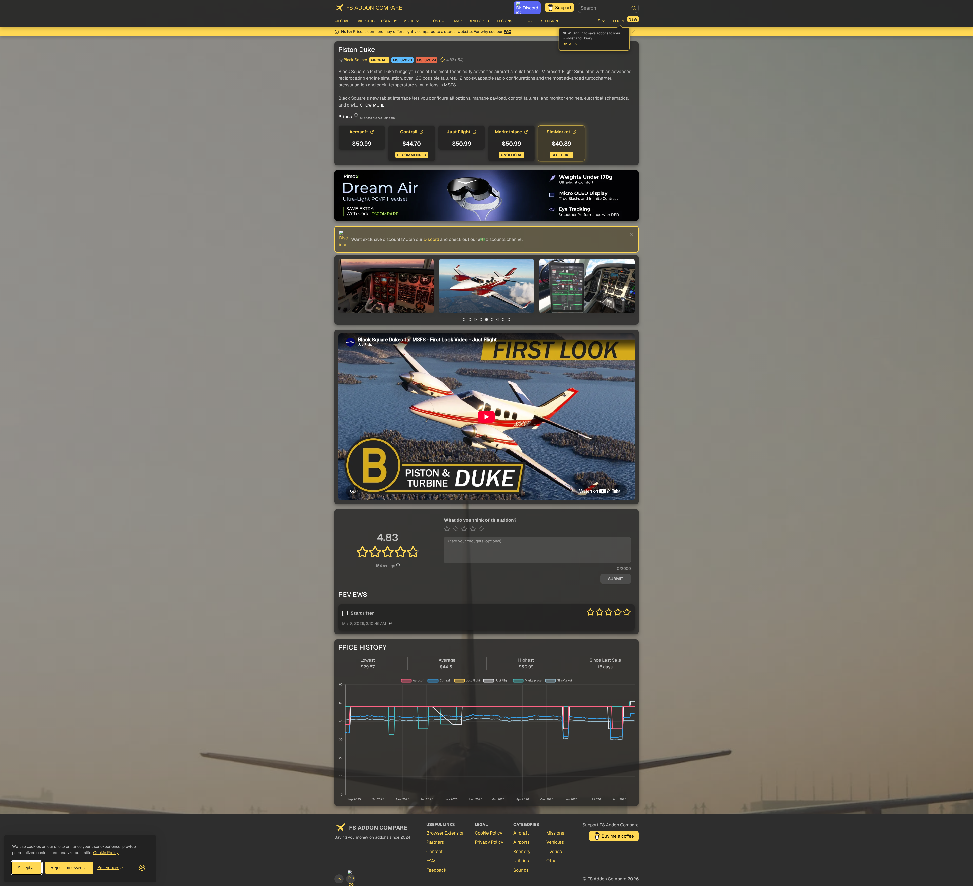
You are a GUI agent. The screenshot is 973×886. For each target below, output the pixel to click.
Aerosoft (358, 132)
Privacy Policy (489, 842)
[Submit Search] (633, 8)
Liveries (554, 851)
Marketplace (508, 132)
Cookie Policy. (106, 852)
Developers (479, 21)
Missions (555, 833)
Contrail (408, 132)
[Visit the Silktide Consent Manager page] (142, 868)
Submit (615, 578)
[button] (386, 286)
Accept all (26, 867)
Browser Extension (445, 833)
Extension (548, 21)
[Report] (390, 623)
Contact (434, 851)
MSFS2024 (426, 60)
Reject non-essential (69, 867)
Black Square (355, 59)
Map (458, 21)
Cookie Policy (488, 833)
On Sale (440, 21)
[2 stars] (457, 529)
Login (618, 21)
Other (552, 860)
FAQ (529, 21)
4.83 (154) (454, 59)
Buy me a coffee (618, 836)
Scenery (389, 21)
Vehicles (555, 842)
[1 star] (448, 529)
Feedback (436, 870)
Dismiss (570, 44)
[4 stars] (474, 529)
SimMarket (558, 132)
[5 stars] (481, 529)
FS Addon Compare (374, 7)
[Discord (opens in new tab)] (350, 878)
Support (563, 7)
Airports (366, 21)
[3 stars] (465, 529)
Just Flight (459, 132)
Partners (435, 842)
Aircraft (342, 21)
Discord (530, 8)
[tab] (464, 319)
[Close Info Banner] (633, 31)
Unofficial (511, 155)
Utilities (521, 860)
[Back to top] (339, 878)
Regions (504, 21)
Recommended (411, 155)
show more (371, 105)
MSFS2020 (402, 60)
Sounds (521, 870)
